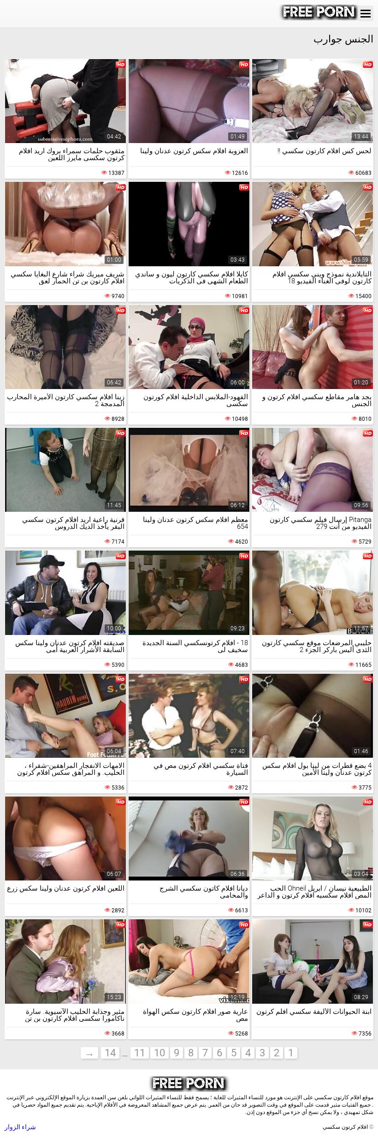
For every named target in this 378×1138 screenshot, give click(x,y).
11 (139, 1053)
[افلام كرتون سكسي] (319, 18)
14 (110, 1053)
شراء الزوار (20, 1127)
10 (159, 1053)
